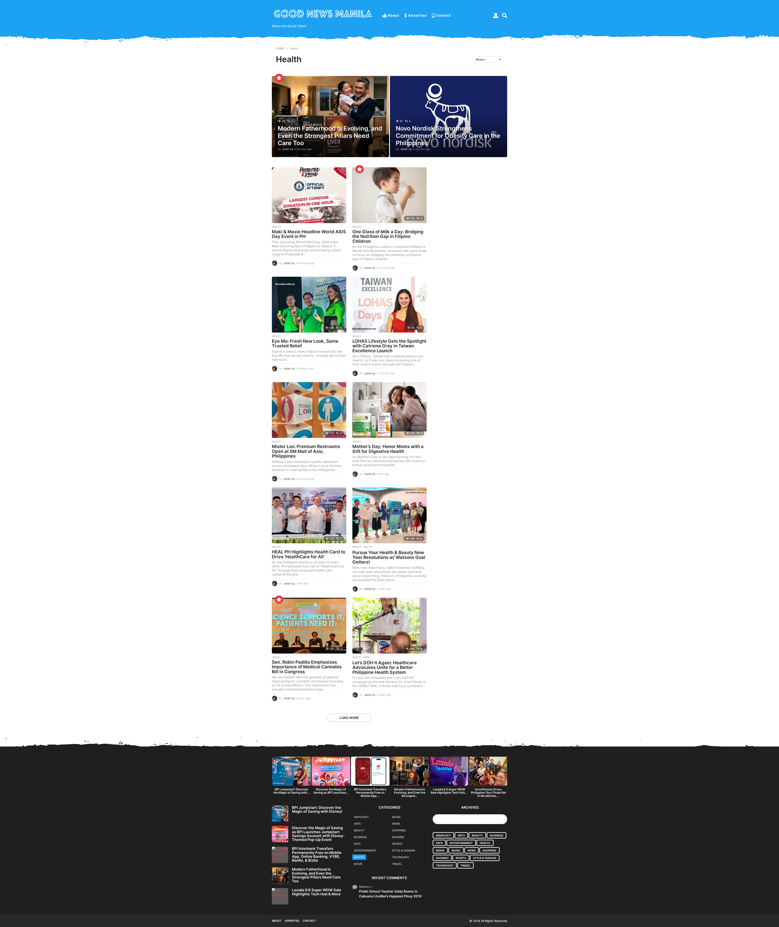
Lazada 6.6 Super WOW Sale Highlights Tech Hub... (448, 791)
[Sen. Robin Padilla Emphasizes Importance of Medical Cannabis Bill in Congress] (309, 626)
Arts (357, 823)
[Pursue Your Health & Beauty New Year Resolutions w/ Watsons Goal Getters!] (389, 515)
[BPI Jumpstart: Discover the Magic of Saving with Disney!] (280, 814)
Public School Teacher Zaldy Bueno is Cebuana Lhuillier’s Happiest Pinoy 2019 (390, 893)
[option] (291, 776)
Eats (357, 843)
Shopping (399, 830)
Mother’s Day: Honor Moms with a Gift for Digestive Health (388, 449)
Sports (397, 843)
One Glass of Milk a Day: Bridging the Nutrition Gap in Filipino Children (387, 236)
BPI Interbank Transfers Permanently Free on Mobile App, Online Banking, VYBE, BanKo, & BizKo (316, 854)
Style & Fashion (403, 850)
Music (396, 817)
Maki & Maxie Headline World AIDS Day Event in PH (309, 234)
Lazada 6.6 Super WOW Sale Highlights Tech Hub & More (316, 892)
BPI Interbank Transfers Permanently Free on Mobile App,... (370, 792)
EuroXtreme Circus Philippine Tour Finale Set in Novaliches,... (488, 792)
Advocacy (361, 817)
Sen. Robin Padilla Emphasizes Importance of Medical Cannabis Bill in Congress (307, 666)
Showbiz (398, 837)
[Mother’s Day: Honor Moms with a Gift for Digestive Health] (389, 410)
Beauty (357, 547)
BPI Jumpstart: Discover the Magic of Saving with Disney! (317, 809)
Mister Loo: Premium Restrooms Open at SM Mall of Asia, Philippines (306, 451)
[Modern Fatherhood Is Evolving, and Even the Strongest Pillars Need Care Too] (280, 875)
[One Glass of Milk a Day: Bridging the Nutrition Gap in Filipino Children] (389, 195)
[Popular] (279, 78)
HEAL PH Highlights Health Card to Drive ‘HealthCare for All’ (308, 554)
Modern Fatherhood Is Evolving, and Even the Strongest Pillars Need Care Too (330, 136)
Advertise (417, 15)
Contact (443, 15)
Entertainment (365, 850)
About (393, 15)
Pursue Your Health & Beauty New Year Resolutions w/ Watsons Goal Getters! (388, 557)
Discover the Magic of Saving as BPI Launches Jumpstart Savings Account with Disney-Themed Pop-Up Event (318, 834)
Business (360, 837)
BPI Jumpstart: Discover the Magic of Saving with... (291, 791)
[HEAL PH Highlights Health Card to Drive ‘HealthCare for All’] (309, 515)
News (366, 657)
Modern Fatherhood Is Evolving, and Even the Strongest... (409, 792)
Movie (358, 863)
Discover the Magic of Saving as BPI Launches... (331, 791)
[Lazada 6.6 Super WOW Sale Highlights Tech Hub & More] (280, 896)
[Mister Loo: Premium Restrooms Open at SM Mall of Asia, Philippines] (309, 410)
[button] (495, 15)
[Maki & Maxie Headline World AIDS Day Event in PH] (309, 195)
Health (276, 227)
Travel (397, 863)
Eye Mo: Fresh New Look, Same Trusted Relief (305, 343)
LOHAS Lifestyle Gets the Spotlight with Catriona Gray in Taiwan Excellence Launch (389, 345)
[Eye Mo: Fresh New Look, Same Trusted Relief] (309, 305)
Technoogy (400, 857)
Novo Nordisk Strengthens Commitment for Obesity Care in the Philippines (448, 136)
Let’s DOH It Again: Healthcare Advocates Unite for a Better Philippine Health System (384, 667)
